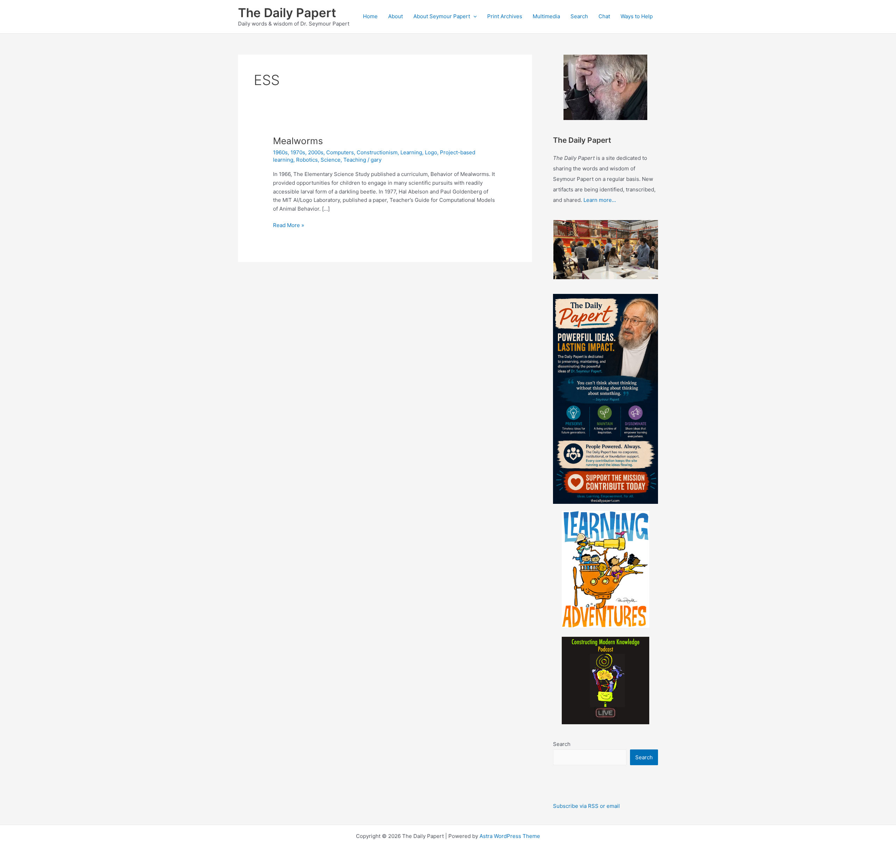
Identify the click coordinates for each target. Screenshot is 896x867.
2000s (315, 152)
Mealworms (298, 140)
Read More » (288, 224)
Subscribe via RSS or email (586, 806)
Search (579, 16)
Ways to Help (637, 16)
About (395, 16)
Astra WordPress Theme (509, 836)
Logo (431, 152)
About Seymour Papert (441, 16)
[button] (473, 16)
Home (370, 16)
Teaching (354, 159)
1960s (280, 152)
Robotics (307, 159)
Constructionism (377, 152)
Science (331, 159)
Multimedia (546, 16)
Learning (411, 152)
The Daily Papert (287, 12)
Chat (604, 16)
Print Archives (504, 16)
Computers (340, 152)
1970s (297, 152)
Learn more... (599, 200)
